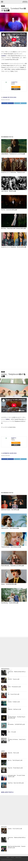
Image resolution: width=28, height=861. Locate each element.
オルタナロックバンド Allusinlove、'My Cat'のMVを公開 (13, 247)
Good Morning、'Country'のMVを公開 (9, 603)
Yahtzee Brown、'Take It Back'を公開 (10, 528)
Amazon (16, 86)
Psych (11, 97)
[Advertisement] (14, 119)
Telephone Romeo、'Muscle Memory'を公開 (11, 547)
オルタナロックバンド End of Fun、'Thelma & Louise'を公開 (14, 172)
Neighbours (13, 438)
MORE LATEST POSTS (7, 792)
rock (15, 97)
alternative (6, 453)
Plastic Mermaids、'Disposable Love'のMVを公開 (12, 565)
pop (8, 97)
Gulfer (7, 419)
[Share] (7, 103)
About (8, 857)
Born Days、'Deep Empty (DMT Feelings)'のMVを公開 (13, 228)
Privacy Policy (18, 857)
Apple (16, 89)
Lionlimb (3, 55)
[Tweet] (20, 103)
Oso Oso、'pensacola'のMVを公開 (9, 209)
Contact (12, 857)
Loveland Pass (14, 82)
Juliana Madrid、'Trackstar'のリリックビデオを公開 (13, 154)
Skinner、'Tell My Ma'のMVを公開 (8, 584)
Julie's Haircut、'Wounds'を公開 (8, 191)
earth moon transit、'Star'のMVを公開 (10, 509)
